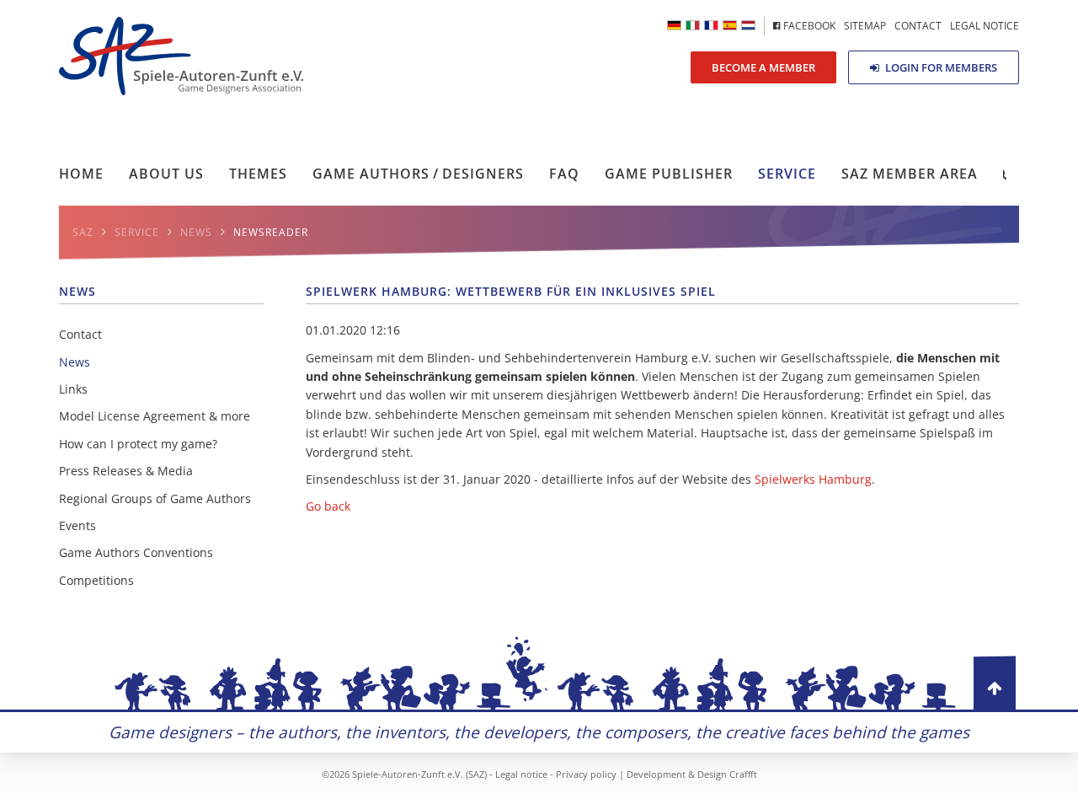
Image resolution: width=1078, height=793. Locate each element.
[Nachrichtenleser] (674, 25)
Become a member (763, 67)
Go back (328, 506)
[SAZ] (711, 25)
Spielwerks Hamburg (813, 479)
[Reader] (693, 25)
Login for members (940, 67)
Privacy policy (586, 774)
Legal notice (521, 774)
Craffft (743, 774)
